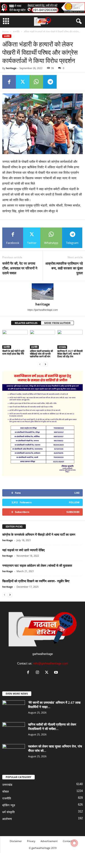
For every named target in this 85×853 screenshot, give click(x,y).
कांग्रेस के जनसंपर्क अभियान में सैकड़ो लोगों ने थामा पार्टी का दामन (38, 534)
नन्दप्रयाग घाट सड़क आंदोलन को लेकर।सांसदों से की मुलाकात (37, 565)
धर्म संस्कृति (8, 812)
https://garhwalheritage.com (42, 309)
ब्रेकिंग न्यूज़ (8, 805)
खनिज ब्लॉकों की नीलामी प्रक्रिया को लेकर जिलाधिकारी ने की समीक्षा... (52, 726)
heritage (11, 68)
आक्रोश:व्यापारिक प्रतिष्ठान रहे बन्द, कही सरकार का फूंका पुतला (64, 268)
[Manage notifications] (74, 843)
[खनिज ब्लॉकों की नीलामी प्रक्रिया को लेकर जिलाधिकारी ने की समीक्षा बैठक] (13, 730)
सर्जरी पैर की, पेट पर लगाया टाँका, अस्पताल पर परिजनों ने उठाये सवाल (19, 268)
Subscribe (73, 512)
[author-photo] (42, 291)
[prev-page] (40, 364)
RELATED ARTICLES (26, 323)
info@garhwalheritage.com (50, 663)
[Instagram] (38, 673)
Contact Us (69, 841)
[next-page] (45, 364)
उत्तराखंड (62, 347)
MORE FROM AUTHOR (57, 323)
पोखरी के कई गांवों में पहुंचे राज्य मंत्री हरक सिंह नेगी (13, 352)
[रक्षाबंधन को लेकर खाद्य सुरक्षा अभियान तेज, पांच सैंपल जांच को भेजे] (13, 752)
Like (77, 492)
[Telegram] (50, 82)
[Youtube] (56, 673)
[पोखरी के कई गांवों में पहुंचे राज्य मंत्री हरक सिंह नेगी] (15, 339)
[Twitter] (22, 82)
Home (5, 31)
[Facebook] (9, 82)
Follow (74, 502)
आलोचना (7, 819)
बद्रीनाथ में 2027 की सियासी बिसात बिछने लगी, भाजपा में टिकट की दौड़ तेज (70, 353)
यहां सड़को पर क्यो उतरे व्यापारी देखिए (23, 550)
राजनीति (16, 31)
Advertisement (49, 841)
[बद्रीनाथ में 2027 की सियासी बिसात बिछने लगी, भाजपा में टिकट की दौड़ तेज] (70, 339)
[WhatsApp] (36, 82)
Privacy (31, 841)
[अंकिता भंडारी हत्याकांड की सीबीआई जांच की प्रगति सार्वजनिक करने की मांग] (42, 339)
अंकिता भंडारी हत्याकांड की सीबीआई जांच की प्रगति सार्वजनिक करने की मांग (41, 353)
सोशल (5, 791)
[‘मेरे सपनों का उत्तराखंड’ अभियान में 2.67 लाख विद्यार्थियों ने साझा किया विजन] (13, 708)
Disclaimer (16, 841)
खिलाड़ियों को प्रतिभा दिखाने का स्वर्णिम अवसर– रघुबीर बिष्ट (36, 581)
